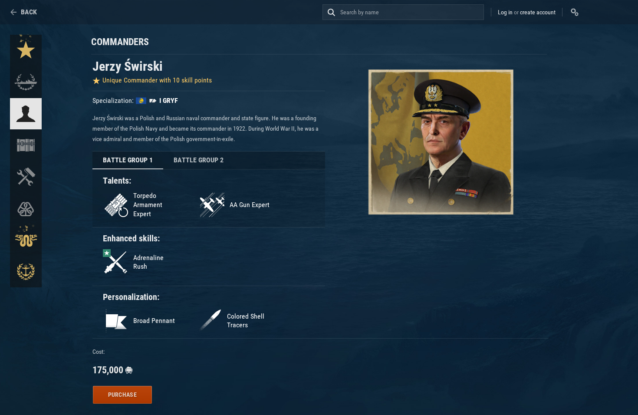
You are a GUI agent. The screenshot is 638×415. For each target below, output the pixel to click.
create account (538, 12)
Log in (505, 12)
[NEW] (26, 50)
